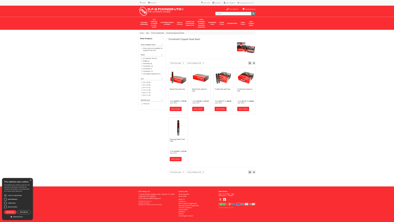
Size (142, 78)
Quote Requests (184, 194)
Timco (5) (146, 104)
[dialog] (17, 199)
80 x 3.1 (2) (146, 93)
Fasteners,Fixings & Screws (167, 23)
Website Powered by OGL (226, 207)
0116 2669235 (233, 9)
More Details (175, 109)
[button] (17, 217)
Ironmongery (232, 23)
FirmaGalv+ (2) (148, 66)
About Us (182, 199)
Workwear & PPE (212, 23)
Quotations (217, 3)
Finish (143, 55)
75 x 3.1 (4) (146, 90)
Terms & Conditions (185, 208)
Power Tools (221, 23)
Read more (18, 191)
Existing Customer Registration (189, 205)
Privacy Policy (183, 210)
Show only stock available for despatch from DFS (153, 49)
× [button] (30, 180)
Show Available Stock (148, 44)
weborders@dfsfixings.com (152, 198)
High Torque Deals (251, 23)
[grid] (249, 63)
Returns (181, 214)
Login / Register (230, 3)
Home (142, 33)
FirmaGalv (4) (147, 63)
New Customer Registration (188, 203)
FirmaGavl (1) (147, 69)
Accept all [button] (10, 212)
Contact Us (182, 201)
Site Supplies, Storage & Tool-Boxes (154, 23)
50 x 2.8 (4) (146, 82)
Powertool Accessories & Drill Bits (190, 23)
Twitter (143, 3)
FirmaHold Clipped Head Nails (175, 33)
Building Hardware (144, 23)
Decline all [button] (24, 212)
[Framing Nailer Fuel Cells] (178, 128)
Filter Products (146, 38)
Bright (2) (146, 61)
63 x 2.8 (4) (146, 85)
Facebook (153, 3)
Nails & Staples (180, 23)
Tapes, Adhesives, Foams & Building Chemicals (201, 23)
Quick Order (206, 3)
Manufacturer (145, 100)
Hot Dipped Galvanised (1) (151, 74)
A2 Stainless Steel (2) (150, 58)
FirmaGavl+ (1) (148, 71)
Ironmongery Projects (186, 216)
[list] (253, 63)
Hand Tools (242, 23)
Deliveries (182, 212)
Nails (147, 33)
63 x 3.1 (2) (146, 87)
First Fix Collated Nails (157, 33)
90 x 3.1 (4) (146, 95)
